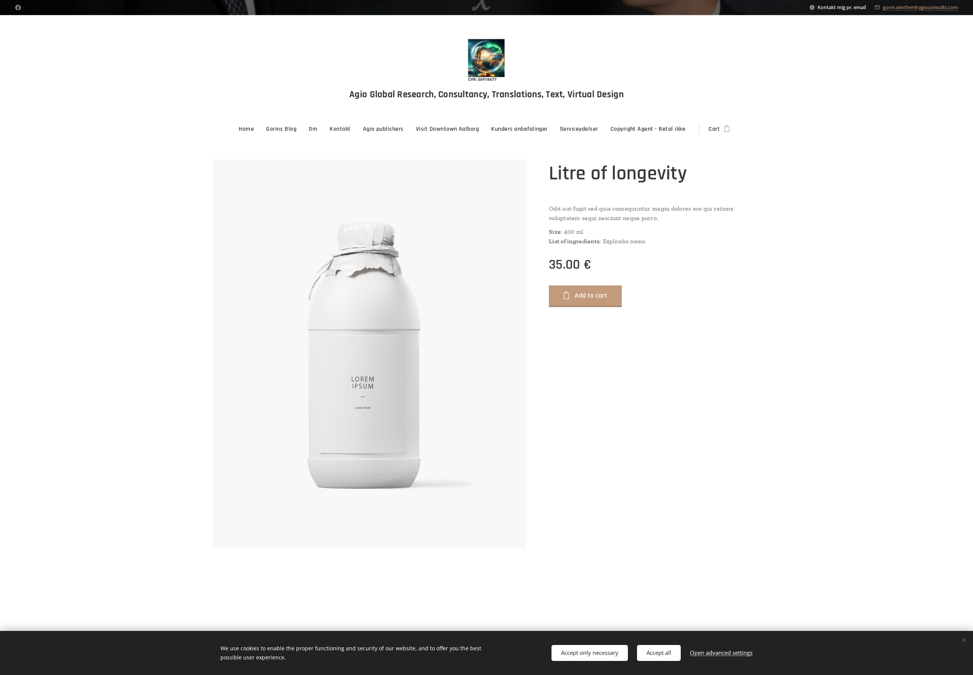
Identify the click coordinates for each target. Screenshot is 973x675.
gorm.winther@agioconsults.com (920, 7)
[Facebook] (18, 7)
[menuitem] (249, 129)
